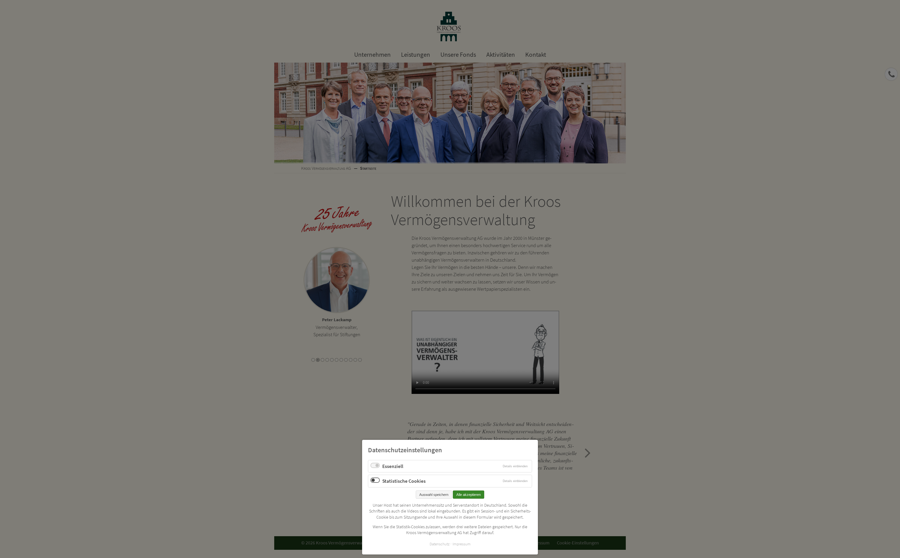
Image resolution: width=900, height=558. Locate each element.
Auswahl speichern (433, 495)
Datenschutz (440, 544)
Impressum (462, 544)
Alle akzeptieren (468, 495)
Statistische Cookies (404, 481)
